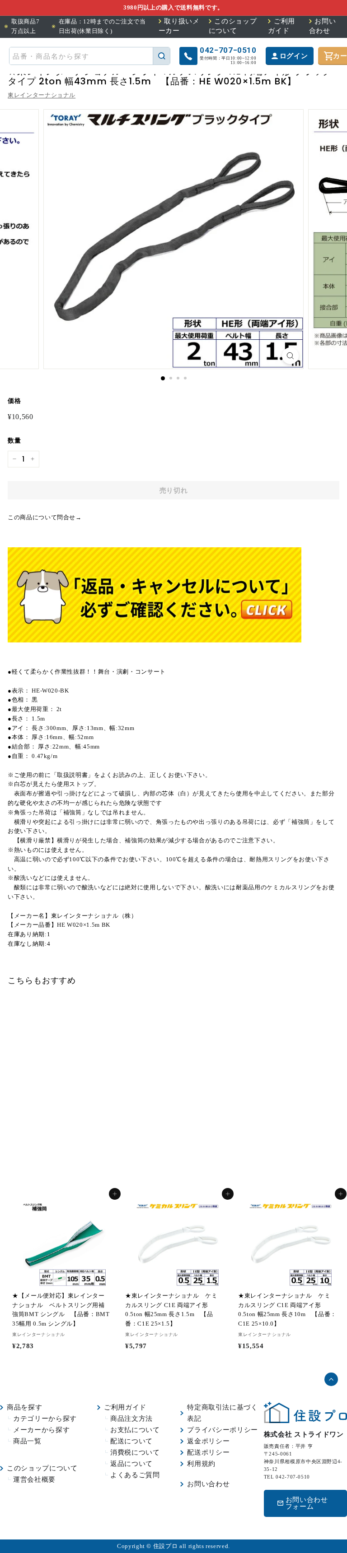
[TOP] (305, 1421)
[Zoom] (290, 355)
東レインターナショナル (41, 95)
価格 (14, 400)
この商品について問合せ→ (45, 517)
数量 (14, 440)
